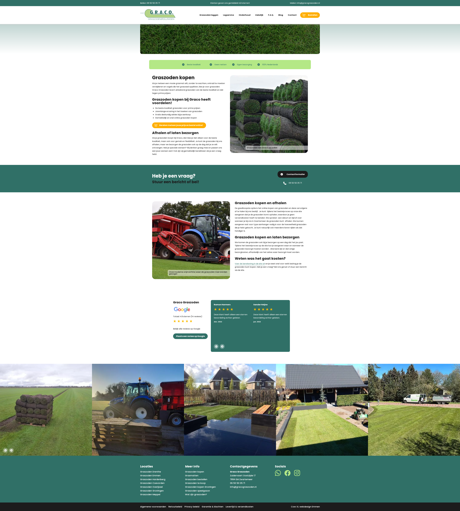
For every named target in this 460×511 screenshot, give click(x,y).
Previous (216, 346)
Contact (292, 15)
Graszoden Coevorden (152, 483)
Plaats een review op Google (190, 336)
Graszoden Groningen (152, 490)
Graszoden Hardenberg (152, 479)
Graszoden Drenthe (150, 471)
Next (222, 346)
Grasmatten (191, 475)
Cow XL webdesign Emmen (305, 506)
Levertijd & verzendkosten (239, 506)
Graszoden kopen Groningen (200, 487)
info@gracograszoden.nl (308, 3)
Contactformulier (296, 174)
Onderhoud (244, 15)
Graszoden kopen (194, 471)
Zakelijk (259, 15)
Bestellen (312, 15)
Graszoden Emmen (150, 475)
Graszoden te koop (195, 483)
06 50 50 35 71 (153, 3)
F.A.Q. (271, 15)
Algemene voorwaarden (153, 506)
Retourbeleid (175, 506)
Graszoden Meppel (150, 494)
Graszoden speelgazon (197, 490)
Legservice (228, 15)
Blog (280, 15)
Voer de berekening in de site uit (250, 263)
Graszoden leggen (208, 15)
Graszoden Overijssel (151, 487)
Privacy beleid (191, 506)
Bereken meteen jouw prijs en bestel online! (181, 125)
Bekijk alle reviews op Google (186, 328)
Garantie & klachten (212, 506)
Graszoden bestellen (196, 479)
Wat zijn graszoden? (196, 494)
